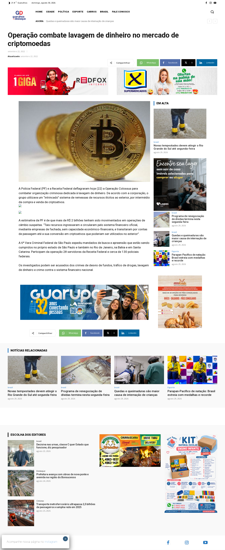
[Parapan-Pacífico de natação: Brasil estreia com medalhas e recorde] (161, 258)
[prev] (209, 21)
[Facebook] (206, 3)
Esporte (175, 251)
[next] (215, 21)
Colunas (40, 501)
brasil (156, 142)
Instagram (194, 542)
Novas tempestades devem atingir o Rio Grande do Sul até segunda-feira (178, 147)
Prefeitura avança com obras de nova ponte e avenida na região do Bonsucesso (62, 476)
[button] (212, 12)
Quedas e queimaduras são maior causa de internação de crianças (189, 238)
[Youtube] (215, 3)
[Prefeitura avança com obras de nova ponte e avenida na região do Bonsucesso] (21, 483)
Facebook (176, 542)
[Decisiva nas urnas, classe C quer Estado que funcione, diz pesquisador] (21, 453)
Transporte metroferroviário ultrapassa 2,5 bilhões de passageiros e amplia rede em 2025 (65, 506)
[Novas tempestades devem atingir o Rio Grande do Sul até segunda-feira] (180, 124)
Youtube (212, 542)
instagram (51, 541)
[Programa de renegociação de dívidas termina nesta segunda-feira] (161, 220)
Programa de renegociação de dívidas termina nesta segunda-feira (188, 219)
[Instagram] (210, 3)
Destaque (40, 471)
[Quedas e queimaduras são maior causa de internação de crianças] (161, 239)
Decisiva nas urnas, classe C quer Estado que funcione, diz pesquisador (62, 446)
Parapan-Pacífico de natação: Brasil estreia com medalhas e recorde (80, 21)
